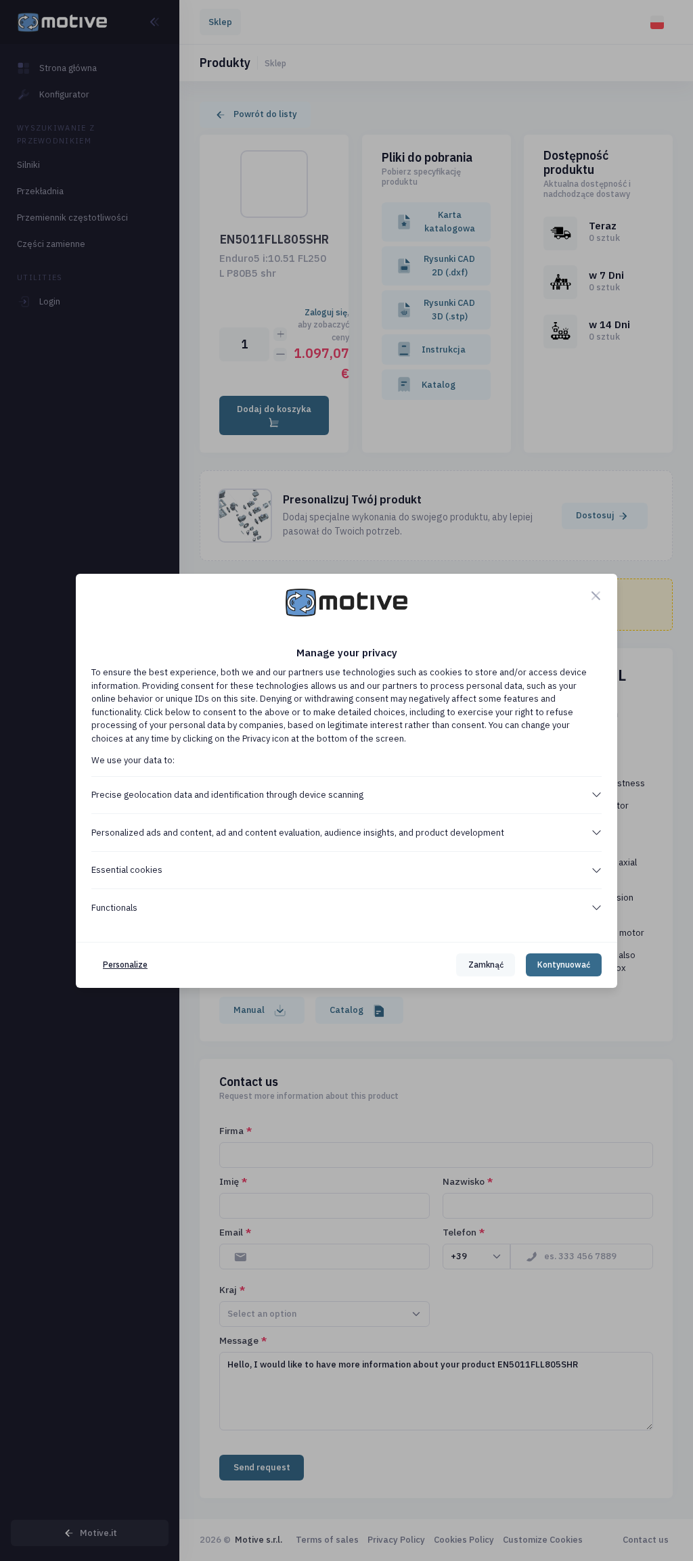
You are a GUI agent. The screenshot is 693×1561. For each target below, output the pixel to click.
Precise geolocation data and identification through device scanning (227, 794)
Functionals (114, 907)
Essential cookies (126, 870)
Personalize (125, 964)
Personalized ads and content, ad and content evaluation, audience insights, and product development (297, 832)
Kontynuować (563, 964)
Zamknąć (486, 964)
